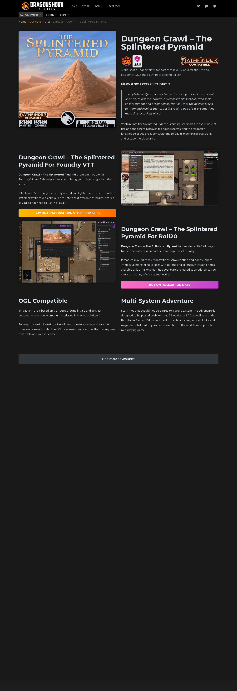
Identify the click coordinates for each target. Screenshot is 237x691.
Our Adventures (39, 21)
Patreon (114, 6)
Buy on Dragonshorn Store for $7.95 (67, 213)
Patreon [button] (49, 14)
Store (86, 6)
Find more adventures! (118, 359)
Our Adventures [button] (29, 14)
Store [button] (63, 14)
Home (73, 6)
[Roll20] (215, 6)
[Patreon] (206, 6)
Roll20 (99, 6)
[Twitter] (199, 6)
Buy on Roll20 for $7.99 (170, 285)
